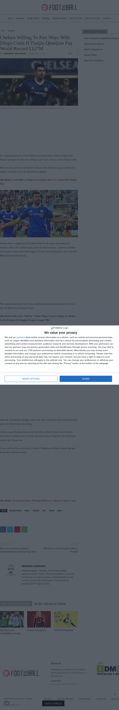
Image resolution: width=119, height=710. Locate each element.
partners (21, 337)
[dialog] (59, 355)
